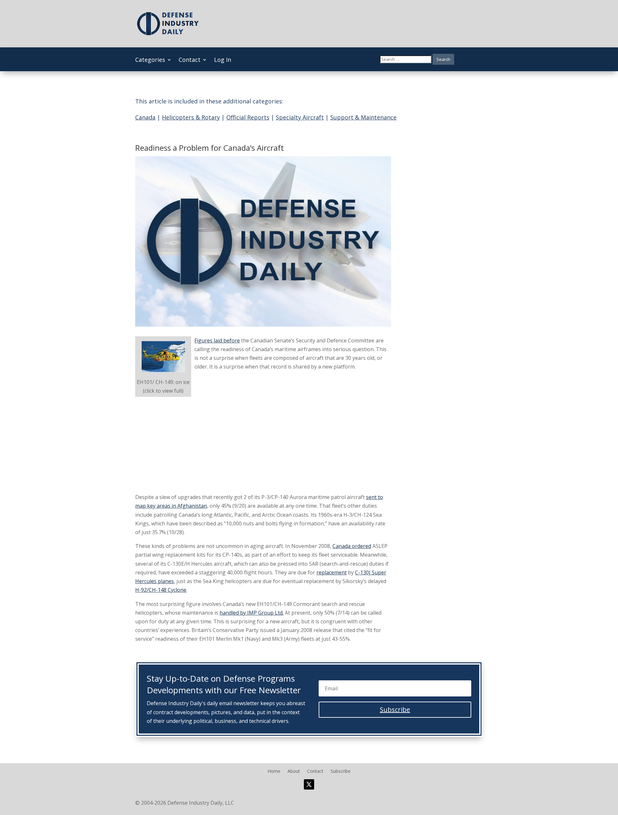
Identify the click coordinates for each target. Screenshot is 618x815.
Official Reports (247, 117)
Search (443, 59)
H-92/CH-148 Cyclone (160, 589)
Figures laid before (217, 340)
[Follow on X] (309, 784)
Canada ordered (351, 546)
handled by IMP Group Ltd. (252, 612)
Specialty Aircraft (300, 117)
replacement (331, 572)
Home (273, 771)
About (293, 771)
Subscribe (341, 771)
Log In (222, 60)
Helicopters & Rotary (191, 117)
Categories (150, 60)
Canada (145, 117)
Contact (190, 60)
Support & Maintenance (363, 117)
